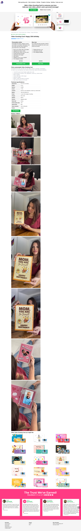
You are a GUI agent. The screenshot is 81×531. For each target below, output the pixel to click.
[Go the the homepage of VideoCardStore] (2, 2)
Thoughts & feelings (45, 2)
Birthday (38, 2)
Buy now (40, 63)
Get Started (16, 110)
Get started (33, 9)
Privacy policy (7, 524)
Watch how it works (45, 9)
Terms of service (7, 523)
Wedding (53, 2)
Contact (30, 523)
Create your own (59, 2)
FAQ (29, 524)
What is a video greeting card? (58, 523)
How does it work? (56, 524)
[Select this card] (18, 438)
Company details (7, 528)
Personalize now (20, 63)
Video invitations (32, 2)
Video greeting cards (22, 2)
